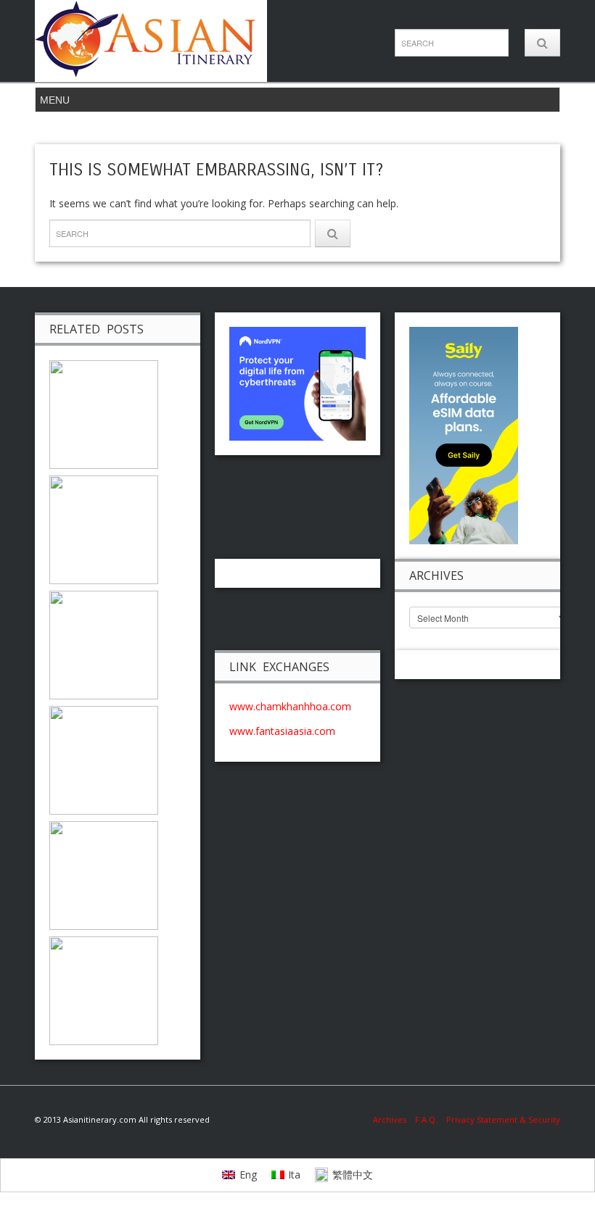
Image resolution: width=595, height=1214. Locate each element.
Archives (394, 1119)
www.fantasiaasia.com (282, 731)
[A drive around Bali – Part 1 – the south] (103, 644)
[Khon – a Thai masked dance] (103, 874)
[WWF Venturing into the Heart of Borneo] (103, 529)
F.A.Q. (426, 1119)
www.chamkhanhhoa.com (290, 706)
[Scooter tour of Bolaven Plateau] (103, 413)
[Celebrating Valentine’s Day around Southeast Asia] (103, 759)
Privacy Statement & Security (503, 1119)
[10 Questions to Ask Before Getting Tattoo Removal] (103, 990)
